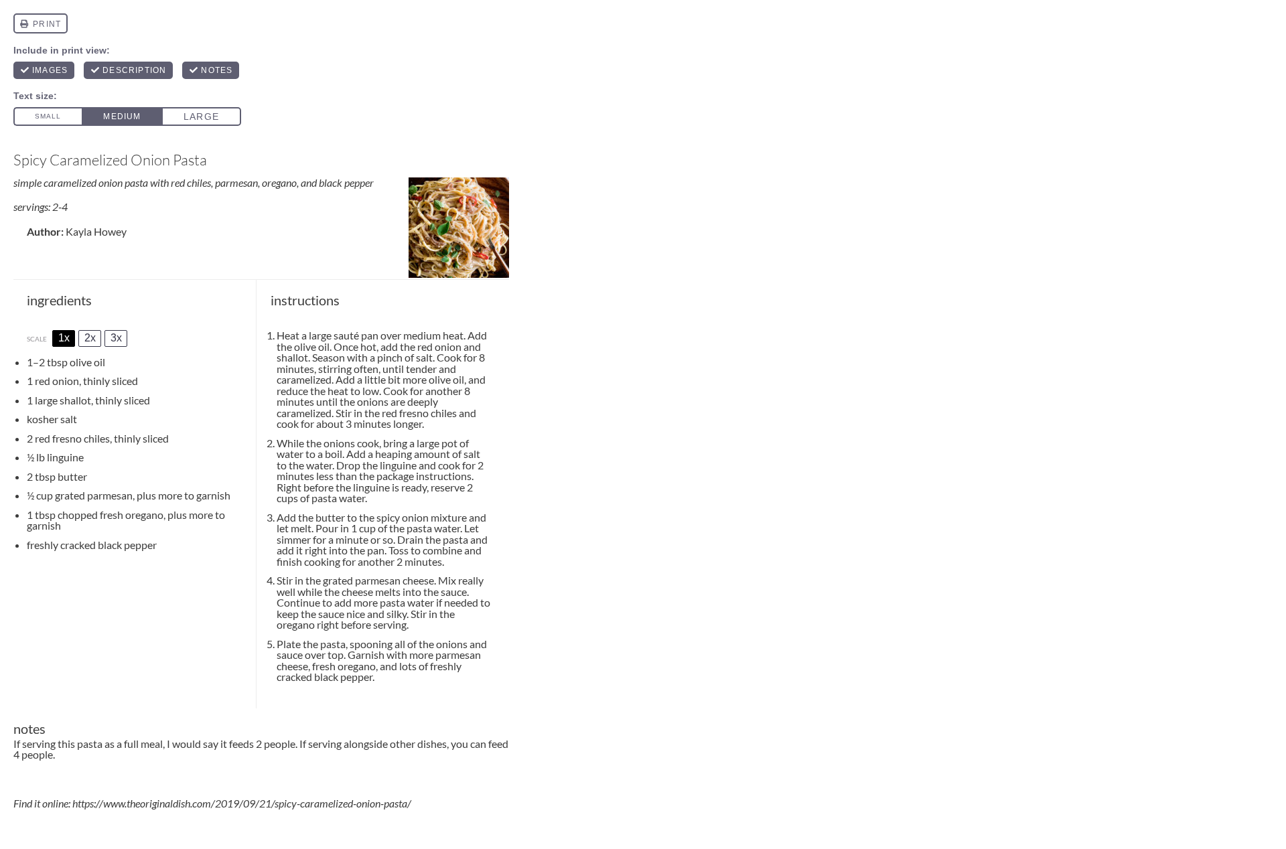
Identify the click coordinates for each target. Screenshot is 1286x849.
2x (90, 337)
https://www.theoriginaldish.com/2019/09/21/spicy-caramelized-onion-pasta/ (241, 803)
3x (116, 337)
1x (64, 337)
